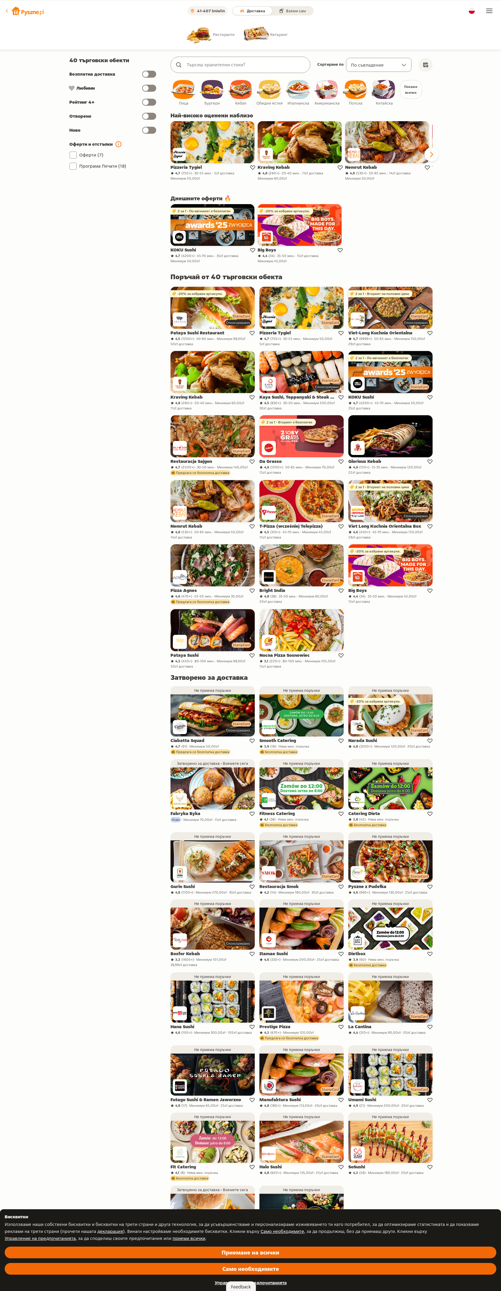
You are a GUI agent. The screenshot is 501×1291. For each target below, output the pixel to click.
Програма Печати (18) (102, 166)
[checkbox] (184, 93)
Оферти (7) (91, 155)
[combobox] (246, 64)
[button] (24, 10)
